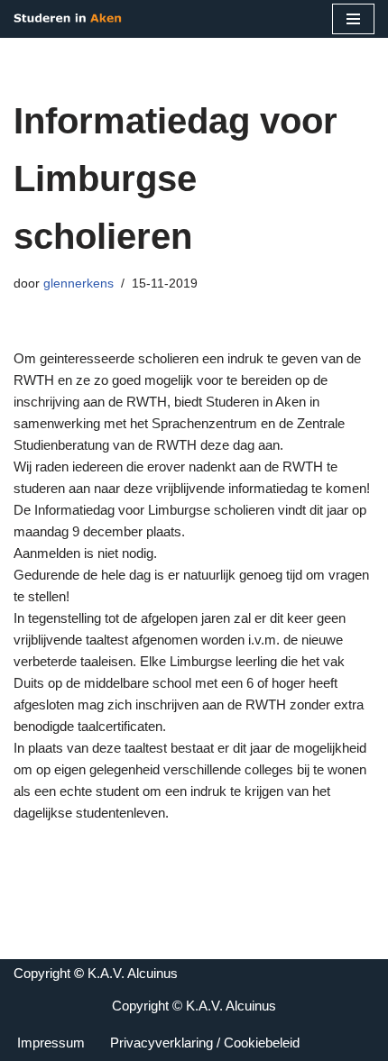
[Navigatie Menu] (353, 19)
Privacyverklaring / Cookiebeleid (205, 1042)
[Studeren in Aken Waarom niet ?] (68, 19)
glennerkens (78, 283)
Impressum (51, 1042)
